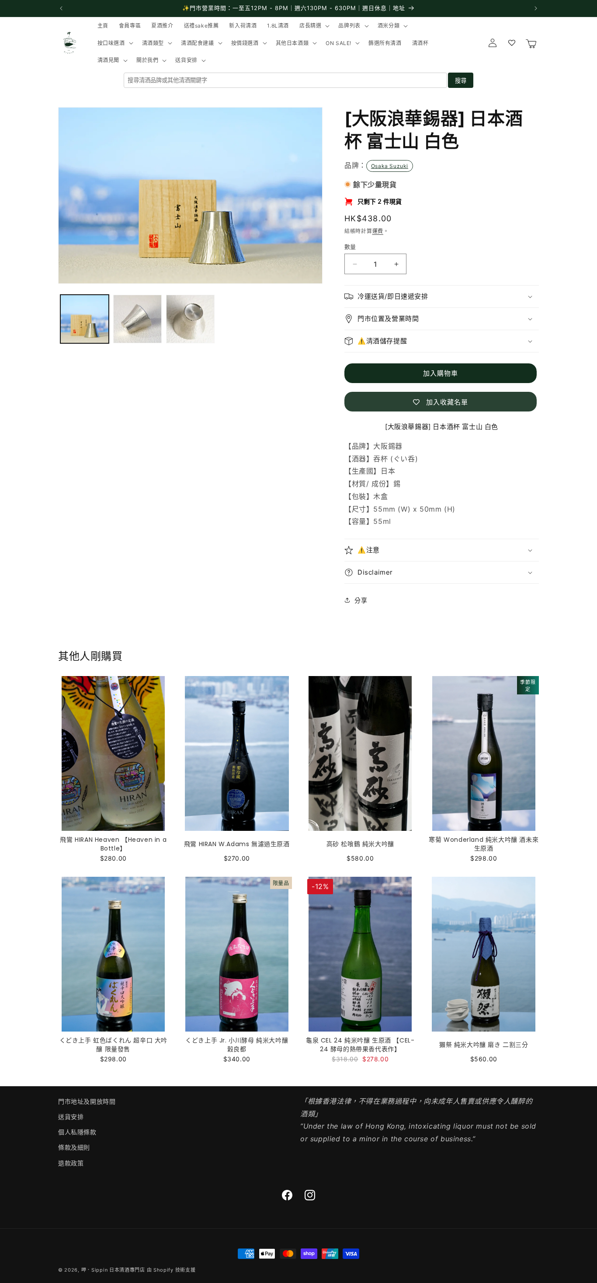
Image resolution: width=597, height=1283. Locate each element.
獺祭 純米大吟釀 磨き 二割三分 (483, 1044)
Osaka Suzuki (389, 166)
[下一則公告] (535, 8)
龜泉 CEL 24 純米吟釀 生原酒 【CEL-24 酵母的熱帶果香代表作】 (360, 1044)
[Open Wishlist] (511, 42)
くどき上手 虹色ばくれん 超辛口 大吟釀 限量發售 (113, 1044)
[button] (313, 26)
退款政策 (70, 1163)
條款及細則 (74, 1147)
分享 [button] (360, 600)
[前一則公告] (61, 8)
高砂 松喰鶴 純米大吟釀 (360, 844)
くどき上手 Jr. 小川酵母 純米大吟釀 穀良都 (236, 1044)
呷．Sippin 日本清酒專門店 (113, 1270)
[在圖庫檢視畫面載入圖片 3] (190, 319)
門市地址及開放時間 (86, 1101)
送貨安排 (70, 1116)
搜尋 (460, 80)
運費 (377, 231)
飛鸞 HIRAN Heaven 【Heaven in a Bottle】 (113, 844)
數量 (350, 246)
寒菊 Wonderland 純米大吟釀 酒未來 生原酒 (483, 844)
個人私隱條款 (77, 1132)
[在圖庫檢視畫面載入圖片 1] (84, 319)
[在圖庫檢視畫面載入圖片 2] (137, 319)
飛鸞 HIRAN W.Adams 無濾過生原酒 (237, 844)
